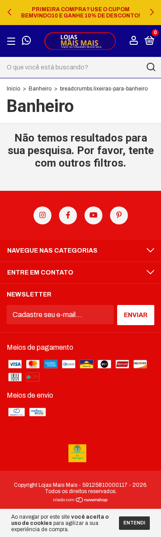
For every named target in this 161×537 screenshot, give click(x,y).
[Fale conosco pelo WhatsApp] (26, 41)
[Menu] (13, 41)
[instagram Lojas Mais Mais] (42, 215)
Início (13, 89)
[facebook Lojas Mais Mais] (68, 215)
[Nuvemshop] (81, 500)
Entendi (134, 522)
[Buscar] (150, 67)
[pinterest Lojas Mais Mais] (119, 215)
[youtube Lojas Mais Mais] (93, 215)
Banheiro (40, 89)
